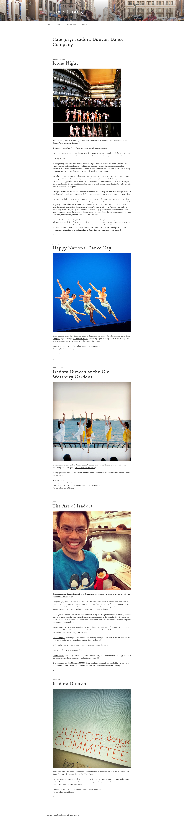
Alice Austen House (80, 338)
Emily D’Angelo (59, 637)
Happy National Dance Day (81, 248)
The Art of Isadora (72, 506)
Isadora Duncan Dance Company (79, 594)
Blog (83, 24)
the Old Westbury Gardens (85, 467)
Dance (58, 24)
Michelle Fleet (58, 176)
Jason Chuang (65, 11)
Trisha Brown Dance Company (89, 230)
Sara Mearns (72, 663)
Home (49, 24)
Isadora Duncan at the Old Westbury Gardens (81, 374)
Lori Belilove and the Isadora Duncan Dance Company (93, 472)
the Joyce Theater (61, 596)
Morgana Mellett (84, 604)
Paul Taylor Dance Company (78, 148)
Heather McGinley (118, 184)
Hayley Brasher (58, 655)
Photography (71, 24)
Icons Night (65, 63)
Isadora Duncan (69, 683)
